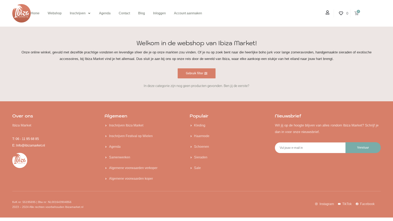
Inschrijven (78, 13)
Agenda (105, 13)
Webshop (55, 13)
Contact (124, 13)
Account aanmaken (188, 13)
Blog (141, 13)
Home (35, 13)
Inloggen (159, 13)
